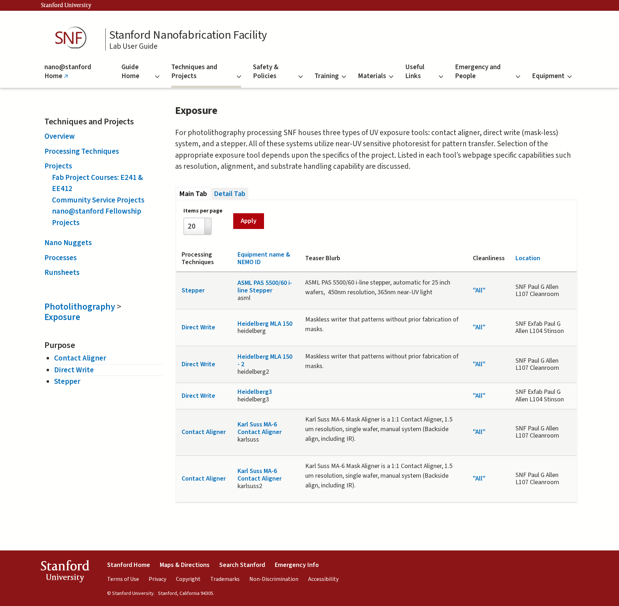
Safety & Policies (265, 71)
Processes (60, 257)
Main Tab (195, 194)
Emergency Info (297, 564)
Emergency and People (478, 71)
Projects (58, 166)
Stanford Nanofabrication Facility (188, 35)
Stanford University (66, 5)
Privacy (157, 579)
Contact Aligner (80, 358)
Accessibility (323, 579)
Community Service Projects (98, 200)
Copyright (188, 579)
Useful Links (414, 71)
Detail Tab (229, 194)
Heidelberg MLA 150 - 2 (264, 360)
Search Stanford (242, 564)
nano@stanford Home (67, 75)
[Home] (73, 38)
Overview (59, 136)
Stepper (67, 381)
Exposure (62, 317)
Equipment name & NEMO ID (263, 258)
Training (327, 76)
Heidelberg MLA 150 (264, 323)
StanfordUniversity (65, 573)
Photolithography (79, 306)
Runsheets (62, 272)
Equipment (548, 76)
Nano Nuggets (68, 242)
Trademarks (225, 579)
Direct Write (74, 369)
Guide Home (130, 71)
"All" (479, 290)
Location (527, 258)
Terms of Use (123, 579)
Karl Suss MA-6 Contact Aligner (259, 428)
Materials (372, 76)
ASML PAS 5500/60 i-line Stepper (264, 286)
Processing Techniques (81, 151)
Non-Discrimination (273, 579)
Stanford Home (128, 564)
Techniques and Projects (194, 71)
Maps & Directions (185, 564)
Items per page (202, 210)
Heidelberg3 (254, 391)
